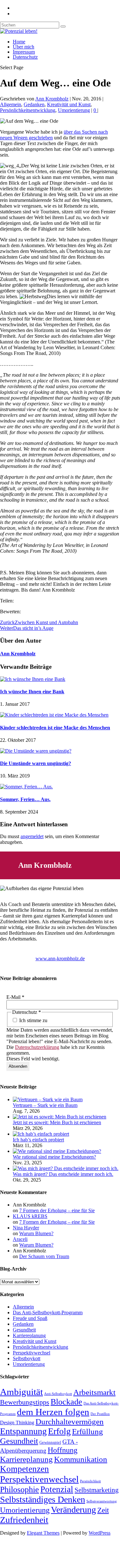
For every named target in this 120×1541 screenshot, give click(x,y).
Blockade (66, 1401)
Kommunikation (80, 1459)
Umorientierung (74, 110)
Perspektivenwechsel (39, 1479)
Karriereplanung (29, 1335)
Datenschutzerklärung (37, 1047)
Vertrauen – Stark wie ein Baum (45, 1105)
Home (19, 41)
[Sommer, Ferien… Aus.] (26, 786)
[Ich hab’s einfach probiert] (41, 1134)
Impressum (24, 52)
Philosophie (19, 1489)
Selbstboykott (26, 1358)
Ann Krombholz (51, 98)
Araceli (20, 1239)
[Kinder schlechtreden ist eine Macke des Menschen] (54, 715)
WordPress (99, 1533)
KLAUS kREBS (30, 1216)
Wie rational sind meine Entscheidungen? (54, 1157)
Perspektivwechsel (31, 1352)
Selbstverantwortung (101, 1501)
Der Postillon (100, 1414)
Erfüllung (87, 1431)
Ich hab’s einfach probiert (38, 1139)
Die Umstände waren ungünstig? (35, 763)
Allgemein (10, 104)
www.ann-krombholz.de (60, 958)
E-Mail (15, 997)
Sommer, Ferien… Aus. (25, 799)
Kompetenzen (24, 1469)
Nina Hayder (26, 1227)
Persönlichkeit (90, 1481)
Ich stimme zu (32, 1020)
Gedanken (34, 104)
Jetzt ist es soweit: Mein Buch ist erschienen (57, 1122)
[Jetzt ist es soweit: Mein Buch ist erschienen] (59, 1116)
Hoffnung (62, 1450)
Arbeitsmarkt (94, 1392)
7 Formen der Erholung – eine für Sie (57, 1210)
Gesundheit (24, 1329)
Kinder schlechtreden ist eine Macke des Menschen (55, 727)
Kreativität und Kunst (69, 104)
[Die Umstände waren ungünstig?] (35, 751)
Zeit (103, 1510)
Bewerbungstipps (24, 1402)
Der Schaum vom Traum (44, 1256)
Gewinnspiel (50, 1442)
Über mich (23, 46)
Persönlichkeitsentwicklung (27, 110)
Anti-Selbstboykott (58, 1394)
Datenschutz (25, 57)
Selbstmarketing (97, 1490)
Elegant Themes (43, 1533)
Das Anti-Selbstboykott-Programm (48, 1312)
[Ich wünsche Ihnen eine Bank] (32, 679)
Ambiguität (21, 1392)
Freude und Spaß (30, 1318)
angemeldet (32, 836)
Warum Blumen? (36, 1233)
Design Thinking (17, 1422)
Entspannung (23, 1431)
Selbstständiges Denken (42, 1499)
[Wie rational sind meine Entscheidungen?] (57, 1151)
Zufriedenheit (24, 1520)
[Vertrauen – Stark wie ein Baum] (48, 1099)
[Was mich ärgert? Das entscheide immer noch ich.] (65, 1168)
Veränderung (73, 1510)
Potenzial (56, 1489)
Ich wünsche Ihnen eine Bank (32, 691)
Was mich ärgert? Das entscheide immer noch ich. (63, 1174)
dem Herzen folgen (53, 1412)
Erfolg (59, 1431)
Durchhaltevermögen (70, 1421)
